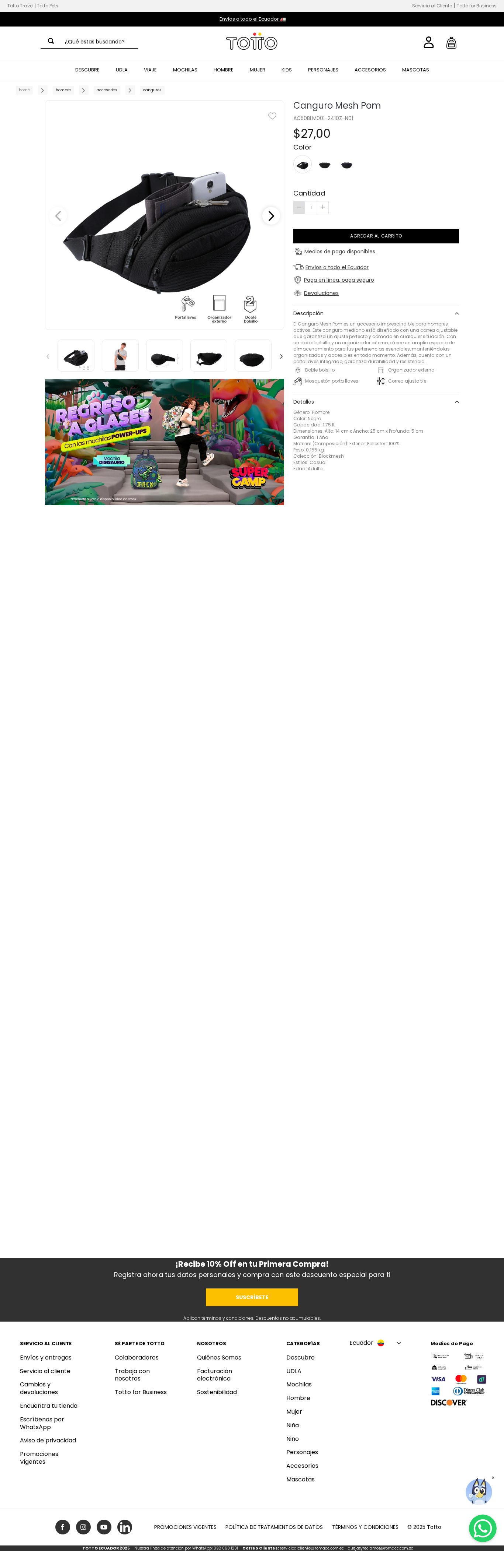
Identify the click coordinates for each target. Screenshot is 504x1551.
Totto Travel (20, 6)
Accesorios (107, 90)
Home (24, 90)
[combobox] (89, 42)
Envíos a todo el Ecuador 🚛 (253, 18)
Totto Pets (47, 6)
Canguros (152, 90)
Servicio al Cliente (432, 6)
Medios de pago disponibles (339, 251)
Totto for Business (477, 6)
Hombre (63, 90)
